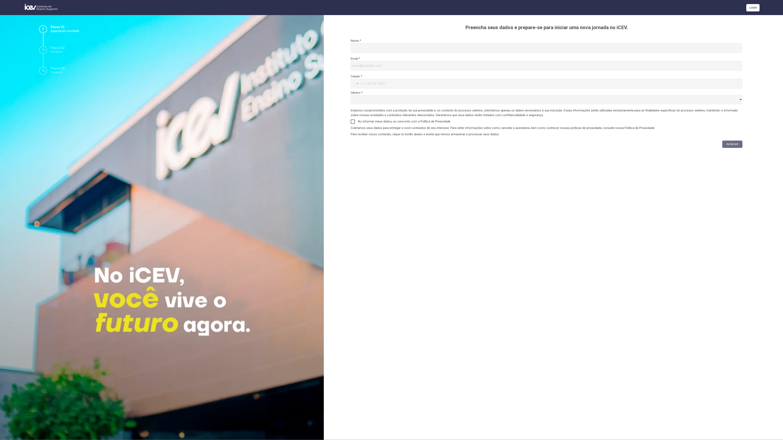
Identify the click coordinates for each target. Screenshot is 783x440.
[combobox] (355, 83)
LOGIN (753, 7)
